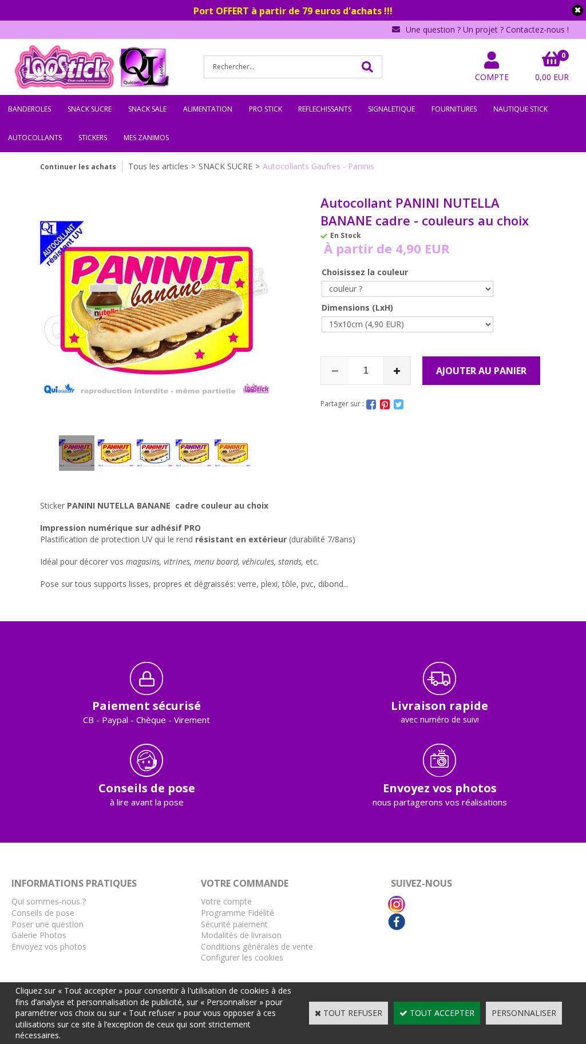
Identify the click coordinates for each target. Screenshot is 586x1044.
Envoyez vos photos (48, 946)
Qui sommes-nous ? (48, 901)
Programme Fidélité (237, 912)
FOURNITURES (454, 109)
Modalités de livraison (241, 935)
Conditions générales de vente (257, 946)
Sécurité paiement (234, 924)
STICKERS (92, 137)
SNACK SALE (147, 109)
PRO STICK (265, 109)
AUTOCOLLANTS (35, 137)
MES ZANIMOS (146, 137)
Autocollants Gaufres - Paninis (318, 166)
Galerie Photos (38, 935)
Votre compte (226, 901)
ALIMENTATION (207, 109)
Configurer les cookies (242, 957)
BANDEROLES (29, 109)
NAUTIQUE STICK (520, 109)
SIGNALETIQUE (391, 109)
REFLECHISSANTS (324, 109)
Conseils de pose (42, 912)
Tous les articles (158, 166)
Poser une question (47, 924)
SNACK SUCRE (90, 109)
